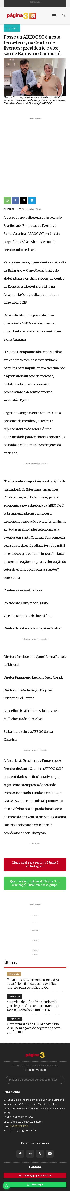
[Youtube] (50, 1154)
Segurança (14, 996)
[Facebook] (15, 200)
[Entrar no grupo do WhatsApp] (6, 1185)
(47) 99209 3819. (19, 1126)
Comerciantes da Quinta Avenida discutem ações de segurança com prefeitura (33, 1028)
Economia (14, 974)
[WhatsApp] (7, 200)
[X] (23, 200)
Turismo (12, 28)
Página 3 (11, 209)
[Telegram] (32, 200)
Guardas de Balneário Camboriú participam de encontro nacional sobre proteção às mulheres (33, 1006)
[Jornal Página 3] (25, 16)
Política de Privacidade (35, 1069)
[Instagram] (30, 1154)
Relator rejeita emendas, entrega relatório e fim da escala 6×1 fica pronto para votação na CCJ (33, 983)
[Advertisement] (35, 155)
